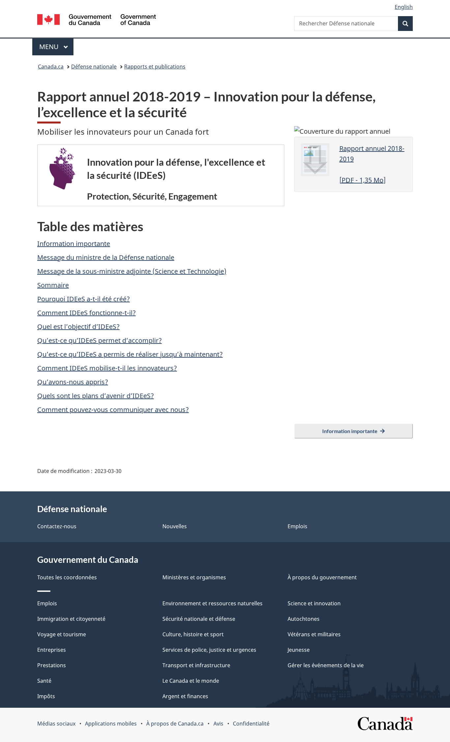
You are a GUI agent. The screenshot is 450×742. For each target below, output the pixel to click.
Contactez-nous (56, 526)
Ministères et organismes (194, 577)
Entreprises (51, 649)
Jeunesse (299, 649)
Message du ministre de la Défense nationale (105, 257)
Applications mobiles (111, 723)
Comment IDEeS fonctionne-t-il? (86, 312)
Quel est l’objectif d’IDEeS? (78, 326)
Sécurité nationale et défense (198, 618)
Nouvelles (174, 526)
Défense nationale (94, 66)
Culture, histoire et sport (193, 634)
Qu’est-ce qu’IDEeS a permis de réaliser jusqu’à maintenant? (130, 354)
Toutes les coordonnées (67, 577)
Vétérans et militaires (314, 634)
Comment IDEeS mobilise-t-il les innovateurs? (107, 368)
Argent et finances (185, 696)
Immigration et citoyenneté (71, 618)
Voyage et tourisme (61, 634)
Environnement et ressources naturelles (212, 603)
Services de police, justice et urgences (209, 649)
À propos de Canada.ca (175, 723)
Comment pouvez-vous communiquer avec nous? (113, 409)
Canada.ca (51, 66)
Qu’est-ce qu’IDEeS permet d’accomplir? (99, 340)
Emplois (297, 526)
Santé (44, 680)
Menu (56, 46)
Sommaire (53, 285)
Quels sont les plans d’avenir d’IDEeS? (95, 395)
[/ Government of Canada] (96, 20)
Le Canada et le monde (190, 680)
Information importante (73, 243)
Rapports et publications (154, 66)
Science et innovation (314, 603)
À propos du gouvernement (322, 577)
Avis (218, 723)
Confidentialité (251, 723)
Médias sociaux (56, 723)
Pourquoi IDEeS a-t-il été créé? (83, 298)
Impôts (46, 696)
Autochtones (304, 618)
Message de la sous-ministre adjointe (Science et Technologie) (131, 271)
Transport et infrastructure (196, 665)
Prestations (51, 665)
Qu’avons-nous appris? (72, 381)
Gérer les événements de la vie (326, 665)
